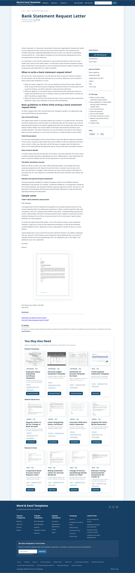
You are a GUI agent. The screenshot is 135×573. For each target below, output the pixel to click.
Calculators (55, 521)
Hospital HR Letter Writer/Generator (99, 423)
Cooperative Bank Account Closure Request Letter (33, 472)
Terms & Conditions (45, 562)
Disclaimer (27, 562)
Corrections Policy (74, 530)
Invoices (19, 527)
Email (102, 134)
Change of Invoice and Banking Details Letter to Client (78, 472)
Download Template (32, 393)
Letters (28, 11)
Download (25, 312)
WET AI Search (89, 3)
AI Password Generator (98, 562)
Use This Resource (100, 55)
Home (23, 11)
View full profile (26, 331)
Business (19, 521)
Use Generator (31, 442)
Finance (54, 529)
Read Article (96, 393)
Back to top (114, 569)
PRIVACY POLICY (58, 562)
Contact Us (72, 533)
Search (114, 3)
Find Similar (93, 62)
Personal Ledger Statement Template (56, 373)
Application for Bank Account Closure (34, 318)
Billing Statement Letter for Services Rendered (56, 472)
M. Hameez (37, 20)
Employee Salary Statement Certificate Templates (33, 375)
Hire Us (19, 562)
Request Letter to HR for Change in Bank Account (33, 424)
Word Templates (39, 521)
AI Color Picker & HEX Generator (25, 565)
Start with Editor (78, 3)
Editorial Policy (73, 527)
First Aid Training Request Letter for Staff (35, 320)
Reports (19, 530)
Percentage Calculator (63, 565)
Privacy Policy (73, 536)
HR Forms (19, 524)
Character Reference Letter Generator (78, 423)
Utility (53, 532)
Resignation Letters (40, 530)
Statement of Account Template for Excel (77, 374)
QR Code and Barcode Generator (45, 565)
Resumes (37, 533)
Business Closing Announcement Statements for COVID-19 (98, 473)
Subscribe (42, 551)
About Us (72, 519)
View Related (93, 59)
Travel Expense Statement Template (100, 373)
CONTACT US (68, 562)
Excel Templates (39, 524)
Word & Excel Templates (28, 2)
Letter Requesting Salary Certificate (55, 423)
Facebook (92, 134)
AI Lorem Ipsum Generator (82, 562)
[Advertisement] (67, 35)
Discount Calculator (77, 565)
